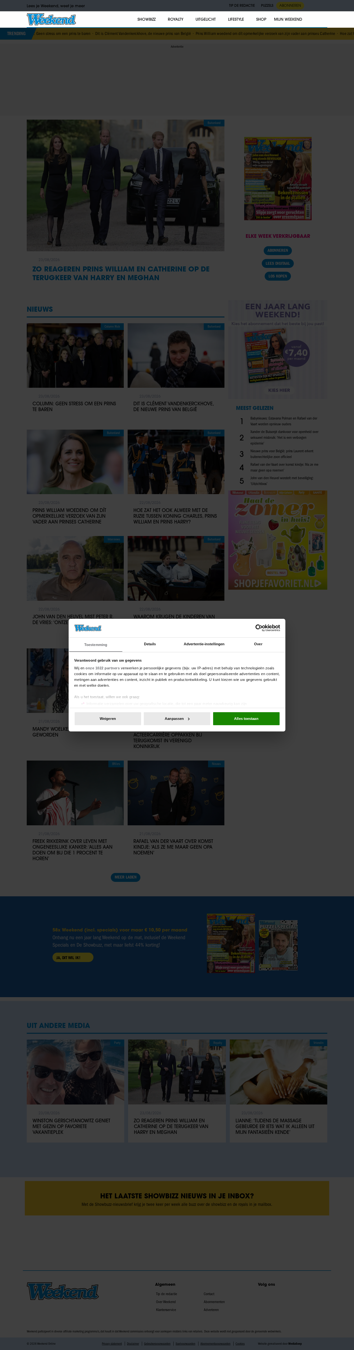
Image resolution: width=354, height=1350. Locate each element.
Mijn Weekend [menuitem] (288, 19)
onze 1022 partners (102, 668)
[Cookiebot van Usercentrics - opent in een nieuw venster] (259, 628)
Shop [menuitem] (261, 19)
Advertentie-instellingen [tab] (204, 644)
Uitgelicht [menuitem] (206, 19)
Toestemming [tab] (95, 644)
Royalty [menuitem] (175, 19)
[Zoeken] (323, 19)
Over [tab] (258, 644)
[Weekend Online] (51, 19)
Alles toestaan (246, 719)
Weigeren (108, 719)
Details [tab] (150, 644)
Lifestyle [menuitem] (236, 19)
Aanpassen (174, 719)
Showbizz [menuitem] (147, 19)
